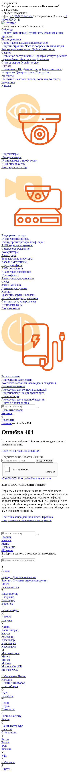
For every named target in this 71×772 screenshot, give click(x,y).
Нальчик (6, 679)
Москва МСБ (9, 669)
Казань (5, 626)
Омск (4, 692)
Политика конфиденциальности (21, 517)
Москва (6, 663)
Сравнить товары (12, 410)
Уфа (4, 755)
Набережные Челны (13, 676)
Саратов (6, 729)
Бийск (5, 583)
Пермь (5, 706)
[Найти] (37, 407)
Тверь (5, 739)
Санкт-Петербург (12, 725)
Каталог (6, 540)
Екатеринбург (10, 610)
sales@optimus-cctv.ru (38, 478)
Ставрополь (8, 732)
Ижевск (6, 616)
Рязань (5, 719)
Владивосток (9, 593)
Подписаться (44, 460)
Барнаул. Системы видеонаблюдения (24, 580)
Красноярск (8, 643)
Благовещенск (10, 587)
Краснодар (8, 639)
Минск (5, 656)
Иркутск (6, 620)
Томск (5, 742)
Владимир (7, 597)
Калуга (5, 633)
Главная (6, 537)
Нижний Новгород (13, 682)
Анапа (5, 570)
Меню (5, 543)
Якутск (5, 768)
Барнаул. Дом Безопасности (18, 577)
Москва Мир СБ (11, 666)
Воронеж (7, 603)
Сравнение (8, 546)
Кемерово (7, 636)
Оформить (7, 419)
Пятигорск (8, 709)
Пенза (5, 702)
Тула (4, 745)
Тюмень (6, 749)
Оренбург (7, 696)
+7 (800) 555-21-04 (21, 16)
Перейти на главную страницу (20, 450)
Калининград (9, 630)
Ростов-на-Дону (11, 715)
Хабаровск (8, 762)
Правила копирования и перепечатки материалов (27, 518)
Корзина (6, 413)
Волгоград (8, 600)
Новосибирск (9, 686)
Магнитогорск (10, 653)
